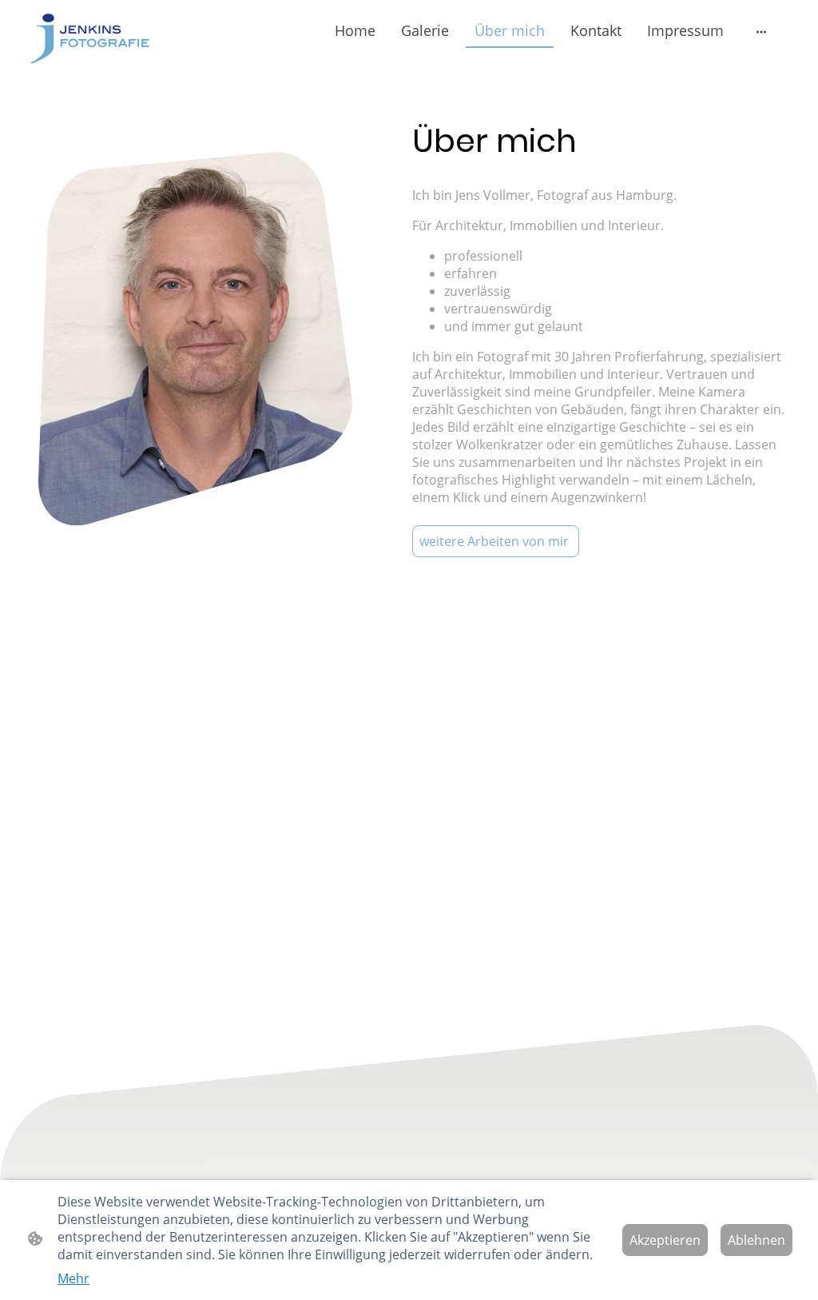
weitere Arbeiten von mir (495, 541)
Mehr (73, 1278)
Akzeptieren (665, 1240)
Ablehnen (756, 1240)
